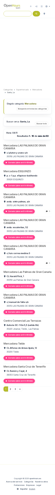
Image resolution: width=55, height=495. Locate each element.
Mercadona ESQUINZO (17, 171)
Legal (38, 485)
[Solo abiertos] (50, 13)
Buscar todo (42, 124)
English (32, 489)
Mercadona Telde (14, 343)
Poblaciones (19, 485)
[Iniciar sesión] (36, 6)
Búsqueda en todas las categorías (32, 109)
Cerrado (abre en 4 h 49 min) (20, 162)
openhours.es (35, 478)
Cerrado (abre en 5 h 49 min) (20, 211)
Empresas (30, 485)
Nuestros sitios (41, 482)
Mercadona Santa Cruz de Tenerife (25, 366)
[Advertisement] (27, 50)
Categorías (28, 482)
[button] (47, 6)
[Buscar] (44, 13)
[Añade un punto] (30, 6)
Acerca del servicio (14, 482)
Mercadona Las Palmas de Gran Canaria (27, 271)
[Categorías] (41, 6)
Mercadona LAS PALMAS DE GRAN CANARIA (25, 147)
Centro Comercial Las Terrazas (22, 320)
